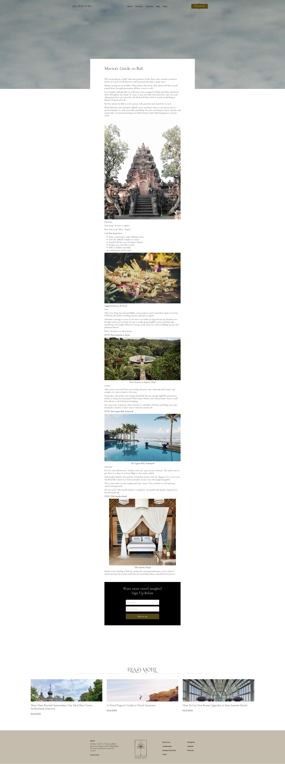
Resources (166, 742)
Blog (158, 6)
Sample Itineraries (169, 750)
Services (149, 6)
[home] (82, 6)
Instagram (191, 742)
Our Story (139, 6)
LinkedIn (190, 746)
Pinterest (190, 750)
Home (129, 6)
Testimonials (167, 746)
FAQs (164, 754)
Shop (165, 6)
